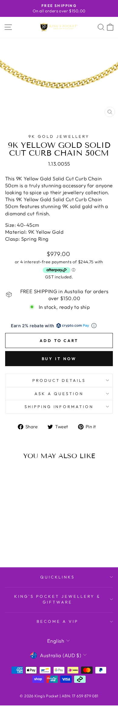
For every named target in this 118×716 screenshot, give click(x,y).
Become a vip (57, 621)
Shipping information (59, 406)
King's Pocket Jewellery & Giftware (57, 599)
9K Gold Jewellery (59, 136)
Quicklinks (57, 577)
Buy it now (59, 358)
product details (59, 380)
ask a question (59, 393)
